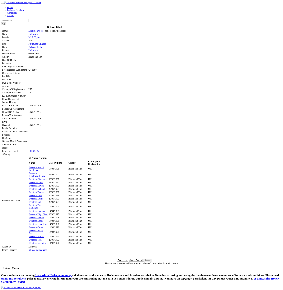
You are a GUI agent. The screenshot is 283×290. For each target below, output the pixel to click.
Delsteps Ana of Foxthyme (36, 168)
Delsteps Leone (36, 221)
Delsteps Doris (36, 198)
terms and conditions (13, 278)
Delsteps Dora (35, 195)
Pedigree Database (15, 10)
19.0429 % (33, 151)
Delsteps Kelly (35, 47)
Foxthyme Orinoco (37, 44)
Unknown (33, 34)
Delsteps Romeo (36, 236)
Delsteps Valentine (37, 243)
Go (3, 24)
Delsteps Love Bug (38, 224)
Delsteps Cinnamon (38, 179)
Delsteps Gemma (37, 211)
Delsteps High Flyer (38, 214)
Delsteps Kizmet (36, 217)
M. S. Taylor (34, 37)
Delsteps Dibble (35, 31)
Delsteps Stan (35, 239)
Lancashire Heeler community (53, 275)
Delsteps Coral (36, 182)
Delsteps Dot (35, 202)
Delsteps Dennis (36, 192)
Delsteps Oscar (36, 227)
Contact (10, 15)
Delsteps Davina (36, 185)
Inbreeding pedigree (37, 250)
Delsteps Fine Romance (35, 206)
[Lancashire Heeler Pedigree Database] (22, 2)
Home (10, 7)
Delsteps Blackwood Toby (37, 174)
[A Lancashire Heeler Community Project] (21, 287)
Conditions (12, 13)
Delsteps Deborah (37, 189)
